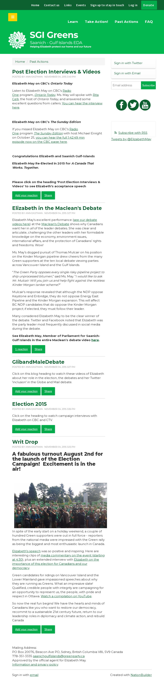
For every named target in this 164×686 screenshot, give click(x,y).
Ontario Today (44, 95)
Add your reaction (26, 195)
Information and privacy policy (35, 664)
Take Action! (96, 22)
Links (68, 5)
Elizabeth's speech (26, 551)
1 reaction (21, 349)
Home (35, 5)
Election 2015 (29, 404)
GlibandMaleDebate (38, 362)
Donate (148, 5)
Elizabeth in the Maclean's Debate (57, 208)
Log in (133, 5)
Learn (73, 22)
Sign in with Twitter (128, 63)
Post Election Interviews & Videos (56, 72)
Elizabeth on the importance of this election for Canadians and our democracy (55, 564)
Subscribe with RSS (132, 133)
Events (81, 5)
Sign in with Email (127, 73)
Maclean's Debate (55, 224)
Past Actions (126, 22)
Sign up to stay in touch (107, 5)
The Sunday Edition (48, 133)
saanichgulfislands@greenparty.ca (59, 656)
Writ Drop (25, 442)
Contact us (52, 5)
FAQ (149, 22)
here (95, 340)
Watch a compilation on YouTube (66, 596)
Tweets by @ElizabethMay (131, 139)
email (34, 675)
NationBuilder (141, 675)
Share (48, 195)
